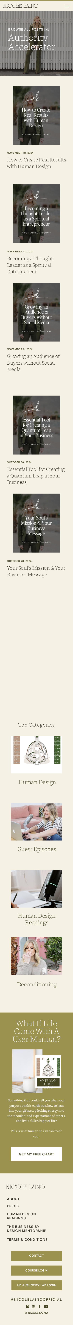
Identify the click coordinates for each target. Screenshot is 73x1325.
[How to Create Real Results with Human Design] (36, 115)
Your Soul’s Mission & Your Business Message (36, 571)
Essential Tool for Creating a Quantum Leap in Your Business (36, 475)
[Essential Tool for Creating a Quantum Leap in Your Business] (36, 425)
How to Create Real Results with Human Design (36, 162)
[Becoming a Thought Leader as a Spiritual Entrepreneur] (36, 213)
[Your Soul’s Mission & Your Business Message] (36, 523)
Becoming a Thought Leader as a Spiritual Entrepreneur (30, 265)
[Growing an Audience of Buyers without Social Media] (36, 312)
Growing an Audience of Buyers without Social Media (33, 362)
